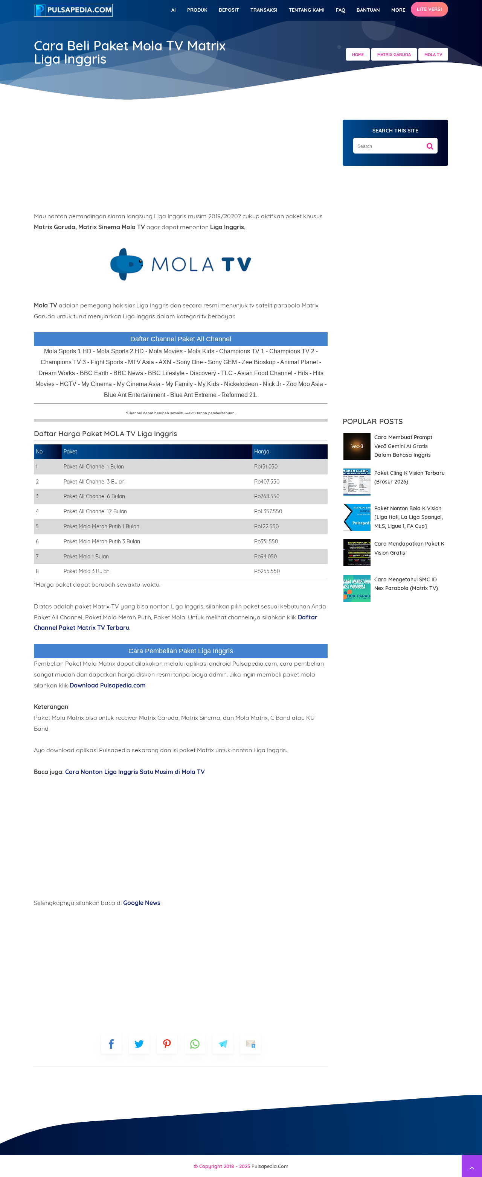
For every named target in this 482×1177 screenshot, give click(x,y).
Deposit (229, 10)
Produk (197, 10)
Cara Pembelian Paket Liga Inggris (180, 651)
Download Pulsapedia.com (108, 685)
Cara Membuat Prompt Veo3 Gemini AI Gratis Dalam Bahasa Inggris (403, 446)
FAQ (340, 10)
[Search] (430, 143)
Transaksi (264, 10)
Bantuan (368, 10)
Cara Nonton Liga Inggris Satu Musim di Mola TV (135, 772)
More (398, 10)
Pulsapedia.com (270, 1166)
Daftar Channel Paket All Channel (180, 339)
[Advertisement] (181, 158)
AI (173, 10)
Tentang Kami (307, 10)
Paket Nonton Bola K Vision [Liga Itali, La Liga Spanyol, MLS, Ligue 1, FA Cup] (408, 517)
